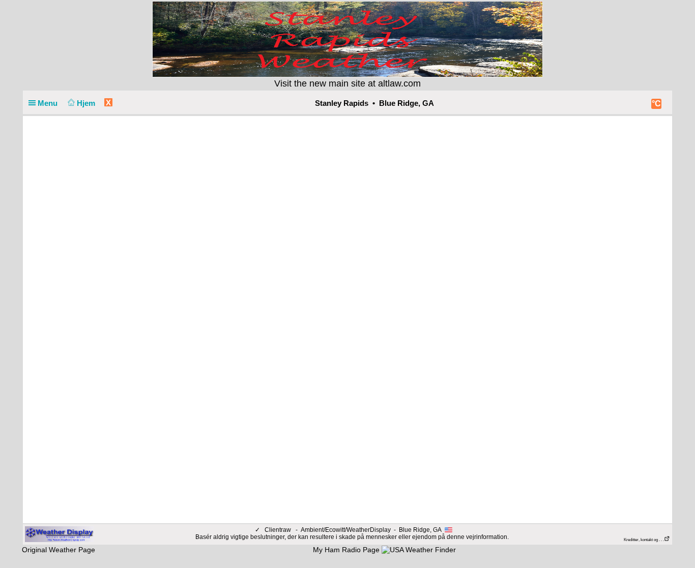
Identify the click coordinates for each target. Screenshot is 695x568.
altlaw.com (399, 83)
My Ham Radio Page (346, 550)
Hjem (87, 103)
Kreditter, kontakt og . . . (644, 539)
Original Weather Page (58, 550)
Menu (49, 103)
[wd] (59, 533)
